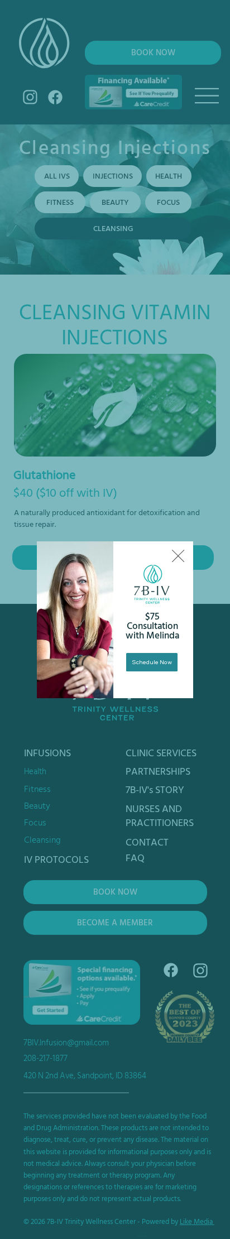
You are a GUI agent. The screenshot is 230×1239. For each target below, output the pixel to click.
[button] (178, 556)
